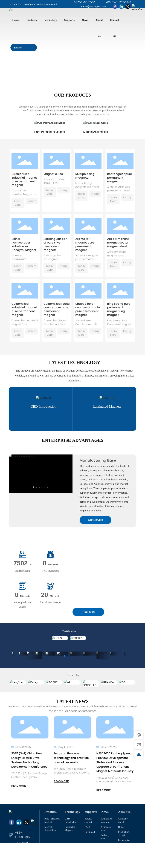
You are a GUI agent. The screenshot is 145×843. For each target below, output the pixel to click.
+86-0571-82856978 (118, 2)
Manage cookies (57, 834)
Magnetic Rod (53, 174)
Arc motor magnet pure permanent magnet (84, 244)
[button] (75, 77)
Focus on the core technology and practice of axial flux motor (71, 757)
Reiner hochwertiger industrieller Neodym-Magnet (23, 244)
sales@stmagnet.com (94, 6)
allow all (88, 834)
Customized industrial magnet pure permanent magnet (24, 309)
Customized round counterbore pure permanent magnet (57, 309)
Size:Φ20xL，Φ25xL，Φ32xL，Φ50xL (55, 181)
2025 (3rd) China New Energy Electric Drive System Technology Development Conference (29, 779)
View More (19, 421)
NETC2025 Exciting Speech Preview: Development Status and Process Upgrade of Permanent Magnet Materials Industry (115, 762)
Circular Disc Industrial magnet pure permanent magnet (24, 179)
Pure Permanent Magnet (49, 131)
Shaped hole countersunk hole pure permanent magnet (87, 309)
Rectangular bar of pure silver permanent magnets (55, 244)
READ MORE (18, 785)
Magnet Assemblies (95, 131)
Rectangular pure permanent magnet (119, 177)
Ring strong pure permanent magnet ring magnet (118, 309)
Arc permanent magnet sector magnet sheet (118, 242)
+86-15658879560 (83, 2)
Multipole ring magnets (84, 176)
